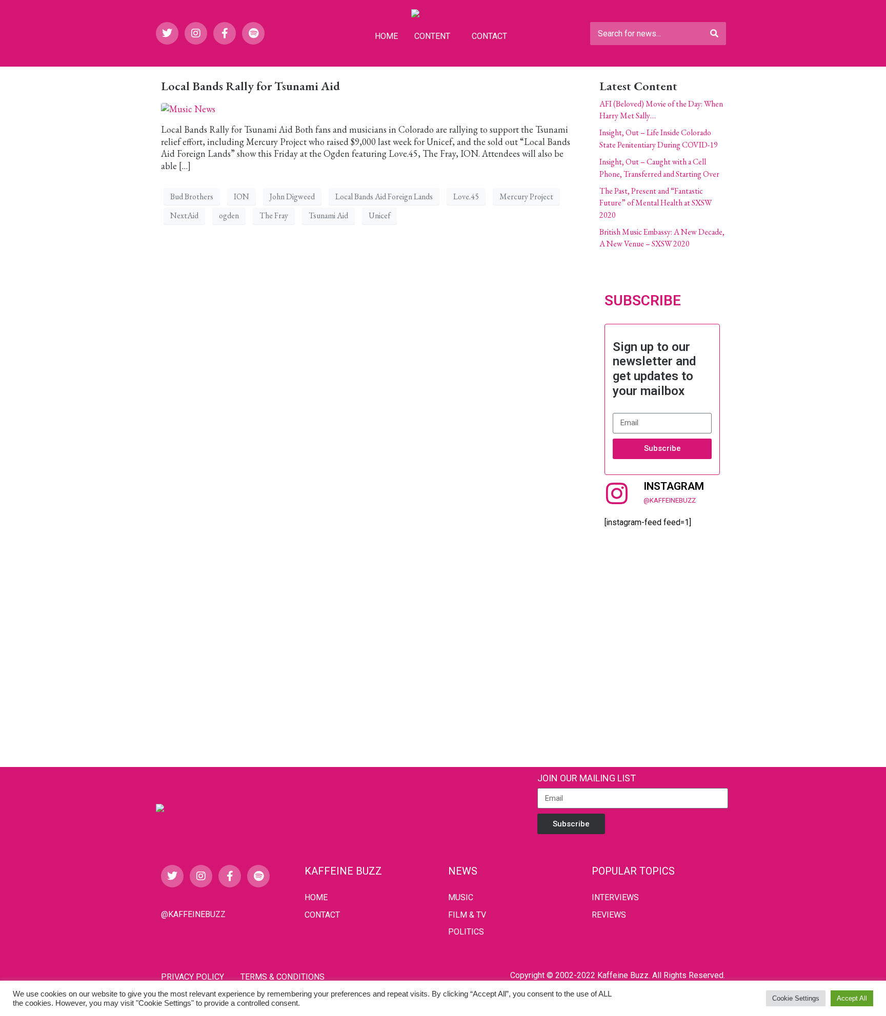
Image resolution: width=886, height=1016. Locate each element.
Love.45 (466, 196)
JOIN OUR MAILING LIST (586, 778)
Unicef (379, 215)
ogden (229, 215)
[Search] (714, 33)
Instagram (673, 486)
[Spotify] (253, 33)
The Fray (273, 215)
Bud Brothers (191, 196)
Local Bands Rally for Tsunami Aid (250, 86)
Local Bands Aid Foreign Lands (384, 196)
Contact (489, 36)
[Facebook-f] (224, 33)
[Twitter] (167, 33)
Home (386, 36)
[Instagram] (196, 33)
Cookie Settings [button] (795, 998)
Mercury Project (526, 196)
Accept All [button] (852, 998)
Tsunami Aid (328, 215)
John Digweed (292, 196)
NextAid (184, 215)
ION (241, 196)
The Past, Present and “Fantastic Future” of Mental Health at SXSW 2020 (655, 202)
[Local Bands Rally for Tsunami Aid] (188, 108)
